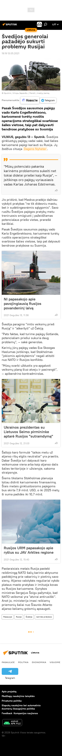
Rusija (19, 616)
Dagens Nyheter (35, 149)
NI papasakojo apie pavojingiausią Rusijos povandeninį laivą (22, 303)
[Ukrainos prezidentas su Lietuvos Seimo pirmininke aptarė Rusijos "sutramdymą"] (31, 401)
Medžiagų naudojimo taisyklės (18, 696)
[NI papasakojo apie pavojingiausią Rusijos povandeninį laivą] (31, 273)
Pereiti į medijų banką (39, 93)
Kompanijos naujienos (26, 713)
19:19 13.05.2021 (10, 53)
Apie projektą (9, 691)
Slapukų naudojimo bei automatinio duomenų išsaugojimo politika (21, 707)
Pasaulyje (7, 616)
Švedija (29, 616)
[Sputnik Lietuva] (10, 25)
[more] (56, 190)
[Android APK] (12, 723)
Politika (23, 662)
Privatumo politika (12, 700)
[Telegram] (48, 100)
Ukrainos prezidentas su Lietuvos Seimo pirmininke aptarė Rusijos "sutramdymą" (28, 431)
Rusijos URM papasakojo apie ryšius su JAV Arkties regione (29, 550)
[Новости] (29, 100)
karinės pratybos (44, 616)
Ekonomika (39, 662)
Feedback (7, 713)
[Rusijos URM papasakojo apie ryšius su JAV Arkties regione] (31, 522)
